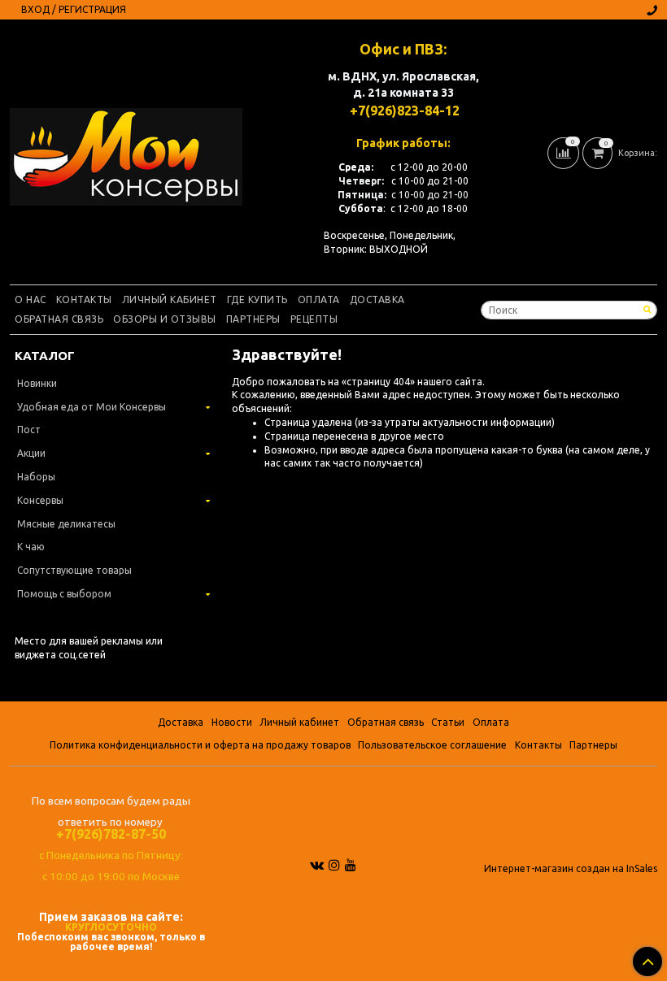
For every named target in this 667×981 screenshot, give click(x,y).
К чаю (31, 546)
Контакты (84, 299)
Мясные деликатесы (66, 524)
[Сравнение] (564, 152)
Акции (31, 453)
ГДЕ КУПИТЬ (257, 299)
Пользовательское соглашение (432, 745)
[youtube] (350, 864)
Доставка (377, 299)
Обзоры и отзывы (164, 319)
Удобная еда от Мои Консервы (91, 407)
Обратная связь (59, 319)
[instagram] (334, 864)
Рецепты (314, 319)
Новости (231, 722)
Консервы (40, 500)
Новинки (37, 383)
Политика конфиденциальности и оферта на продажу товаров (200, 745)
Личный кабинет (169, 299)
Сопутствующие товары (74, 570)
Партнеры (253, 319)
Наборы (36, 476)
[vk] (317, 864)
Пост (29, 429)
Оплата (319, 299)
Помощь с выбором (64, 593)
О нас (30, 299)
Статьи (447, 722)
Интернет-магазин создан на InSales (570, 869)
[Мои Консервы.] (126, 153)
